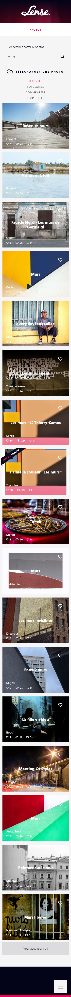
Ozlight (11, 782)
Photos (35, 29)
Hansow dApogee (18, 930)
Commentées (35, 92)
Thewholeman (15, 386)
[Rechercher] (62, 56)
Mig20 (10, 683)
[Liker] (60, 111)
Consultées (35, 98)
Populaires (35, 86)
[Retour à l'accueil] (35, 11)
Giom (9, 238)
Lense (10, 435)
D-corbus (12, 633)
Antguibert (13, 831)
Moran (10, 534)
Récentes (35, 81)
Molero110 (13, 880)
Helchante (13, 584)
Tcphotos (12, 485)
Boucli (10, 732)
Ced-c (10, 287)
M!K (8, 336)
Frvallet (11, 139)
